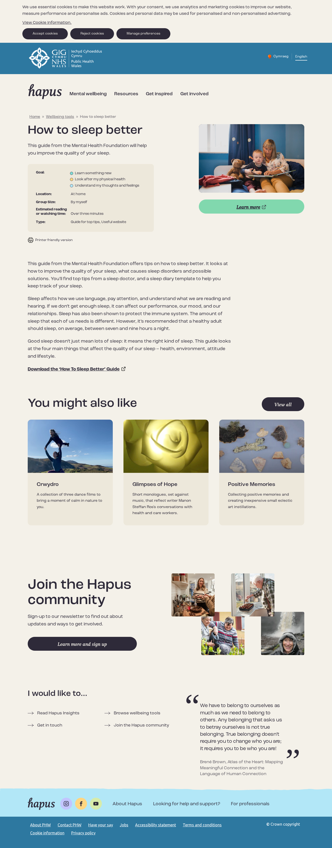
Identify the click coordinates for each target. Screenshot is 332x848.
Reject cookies (92, 33)
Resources (126, 94)
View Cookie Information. (46, 23)
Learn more (248, 207)
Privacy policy (83, 833)
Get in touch (49, 725)
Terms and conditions (202, 825)
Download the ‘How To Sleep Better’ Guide (74, 369)
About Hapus (127, 804)
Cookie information (47, 833)
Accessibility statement (155, 825)
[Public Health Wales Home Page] (66, 67)
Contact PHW (69, 825)
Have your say (100, 825)
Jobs (124, 825)
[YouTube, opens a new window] (96, 804)
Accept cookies (45, 33)
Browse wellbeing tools (137, 713)
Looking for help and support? (186, 804)
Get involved (194, 94)
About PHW (40, 825)
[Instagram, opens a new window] (66, 804)
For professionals (250, 804)
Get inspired (159, 94)
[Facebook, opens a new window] (81, 804)
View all (283, 404)
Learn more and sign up (82, 644)
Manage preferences (143, 33)
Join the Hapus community (141, 725)
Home (34, 117)
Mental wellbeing (88, 94)
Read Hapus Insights (58, 713)
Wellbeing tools (60, 117)
